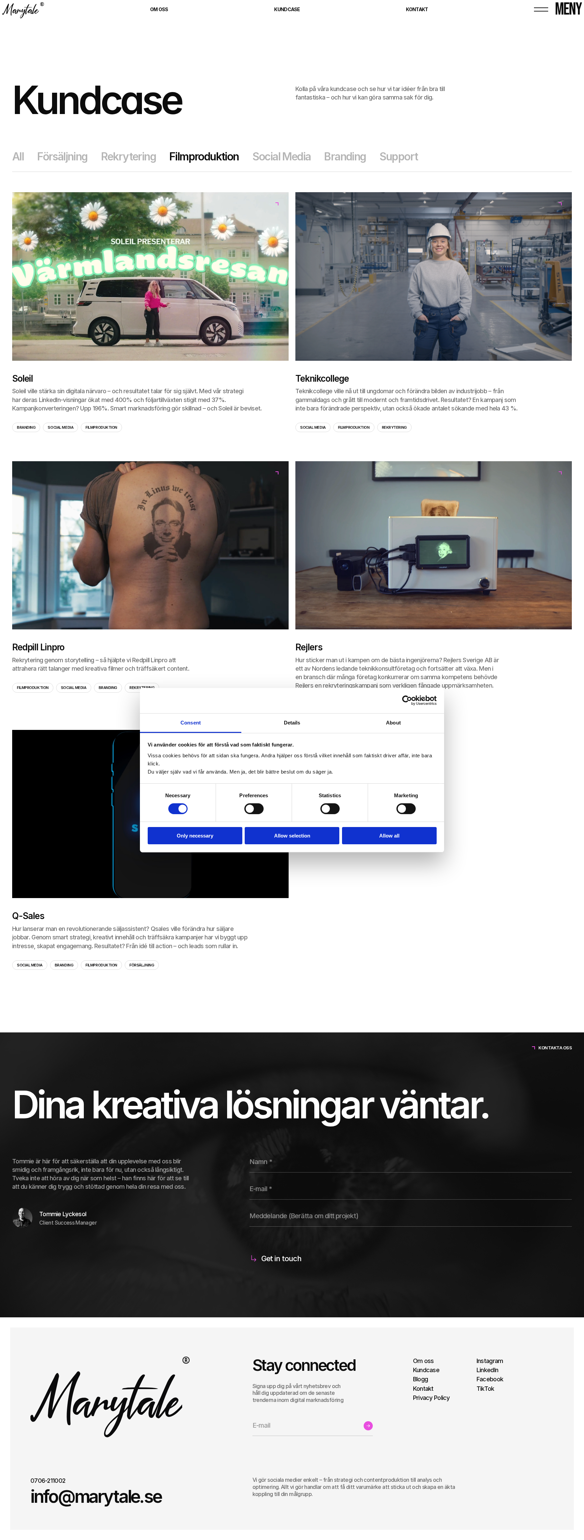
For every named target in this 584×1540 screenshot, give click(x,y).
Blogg (420, 1379)
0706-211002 (47, 1481)
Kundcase (426, 1370)
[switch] (254, 808)
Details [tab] (292, 722)
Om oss (423, 1360)
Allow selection (292, 836)
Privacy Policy (431, 1397)
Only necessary (195, 836)
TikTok (485, 1388)
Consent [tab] (190, 722)
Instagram (490, 1360)
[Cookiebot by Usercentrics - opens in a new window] (407, 700)
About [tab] (393, 722)
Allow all (389, 836)
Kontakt (423, 1388)
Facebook (490, 1379)
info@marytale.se (95, 1497)
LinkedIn (487, 1370)
